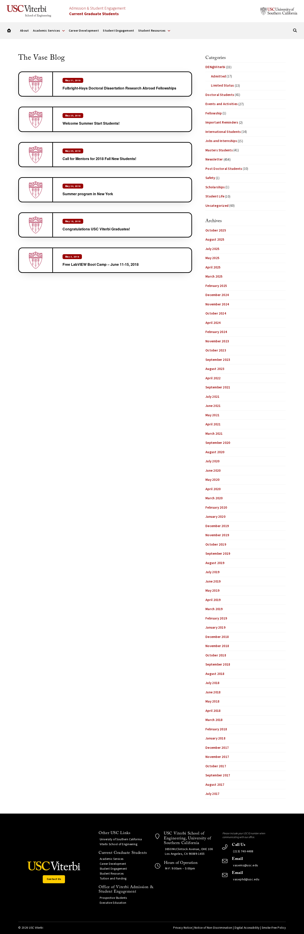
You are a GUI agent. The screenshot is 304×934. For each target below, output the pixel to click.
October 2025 (215, 230)
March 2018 (214, 720)
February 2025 (216, 286)
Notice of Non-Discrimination (213, 928)
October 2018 (215, 655)
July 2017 (212, 794)
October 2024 (215, 313)
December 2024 (217, 295)
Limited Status (222, 85)
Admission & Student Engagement (97, 11)
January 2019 (215, 627)
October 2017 (215, 766)
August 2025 (214, 239)
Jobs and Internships (221, 141)
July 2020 (212, 461)
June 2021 (213, 406)
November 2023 (217, 341)
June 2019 (213, 581)
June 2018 (213, 692)
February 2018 (216, 729)
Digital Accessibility (247, 928)
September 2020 (217, 443)
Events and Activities (221, 104)
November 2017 (217, 757)
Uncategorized (217, 205)
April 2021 (213, 424)
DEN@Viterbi (215, 67)
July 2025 (212, 249)
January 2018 (215, 738)
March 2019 (214, 609)
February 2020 (216, 507)
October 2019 (215, 544)
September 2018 (217, 664)
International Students (223, 132)
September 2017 (217, 775)
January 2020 (215, 516)
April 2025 (213, 267)
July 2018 (212, 683)
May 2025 (212, 258)
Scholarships (215, 187)
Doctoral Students (219, 95)
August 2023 (214, 369)
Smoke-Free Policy (274, 928)
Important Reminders (221, 122)
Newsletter (214, 159)
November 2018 (217, 646)
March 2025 (214, 276)
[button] (9, 31)
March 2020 (214, 498)
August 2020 (214, 452)
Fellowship (213, 113)
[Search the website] (295, 31)
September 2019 (217, 553)
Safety (210, 178)
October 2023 (215, 350)
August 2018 (214, 674)
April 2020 (213, 489)
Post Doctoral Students (223, 168)
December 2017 (217, 747)
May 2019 (212, 590)
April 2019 (213, 600)
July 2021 (212, 396)
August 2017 (214, 784)
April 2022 (213, 378)
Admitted (218, 76)
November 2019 (217, 535)
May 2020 (212, 479)
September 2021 (217, 387)
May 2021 (212, 415)
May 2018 (212, 701)
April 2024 (213, 323)
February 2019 (216, 618)
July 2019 (212, 572)
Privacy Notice (182, 928)
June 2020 (213, 470)
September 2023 (217, 359)
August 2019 (214, 563)
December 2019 (217, 526)
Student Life (214, 196)
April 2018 (213, 711)
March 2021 (214, 433)
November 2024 (217, 304)
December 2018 (217, 637)
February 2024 (216, 332)
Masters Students (219, 150)
